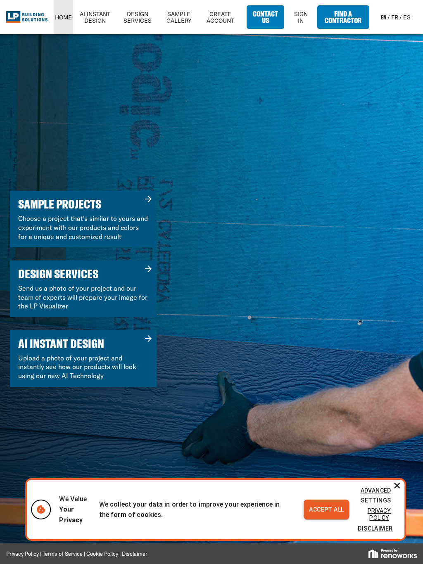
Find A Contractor (343, 17)
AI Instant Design (95, 17)
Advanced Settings (376, 495)
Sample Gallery (178, 17)
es (407, 17)
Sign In (301, 17)
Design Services (138, 17)
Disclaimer (375, 528)
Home (63, 17)
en (383, 17)
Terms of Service (63, 553)
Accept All (326, 509)
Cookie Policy (102, 553)
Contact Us (265, 17)
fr (394, 17)
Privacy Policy (379, 514)
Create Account (220, 17)
